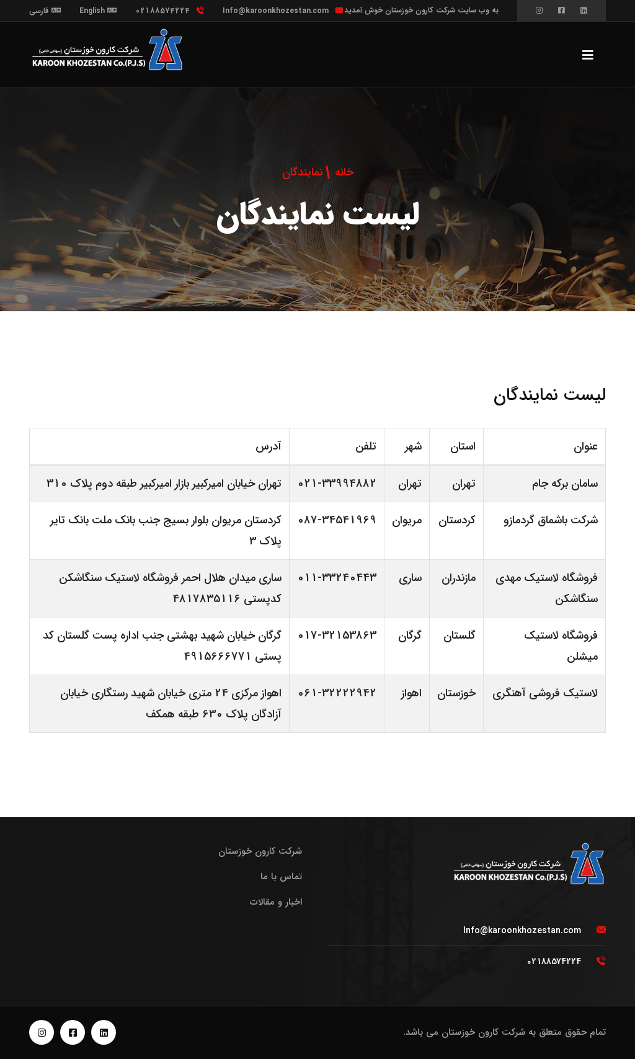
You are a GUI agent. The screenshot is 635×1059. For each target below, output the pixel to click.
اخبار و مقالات (276, 902)
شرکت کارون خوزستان (260, 851)
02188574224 (162, 11)
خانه (344, 172)
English (93, 11)
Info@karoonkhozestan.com (276, 11)
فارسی (40, 11)
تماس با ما (281, 876)
